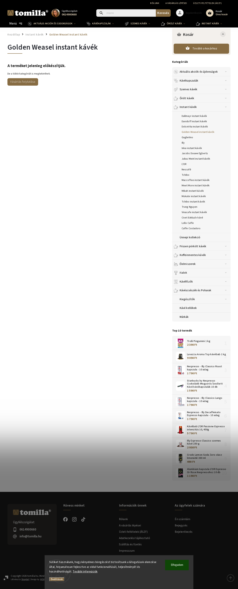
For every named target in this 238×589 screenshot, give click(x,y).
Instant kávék (188, 107)
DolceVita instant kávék (195, 127)
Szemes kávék (188, 89)
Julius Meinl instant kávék (196, 159)
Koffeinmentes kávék (193, 255)
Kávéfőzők (186, 282)
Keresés (163, 12)
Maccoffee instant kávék (196, 180)
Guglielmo (187, 137)
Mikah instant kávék (193, 191)
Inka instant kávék (192, 148)
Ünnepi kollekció (190, 237)
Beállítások (57, 579)
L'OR (184, 164)
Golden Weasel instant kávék (198, 132)
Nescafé (186, 169)
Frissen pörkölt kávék (193, 246)
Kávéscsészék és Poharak (195, 290)
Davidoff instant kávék (194, 121)
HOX (42, 579)
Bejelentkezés (183, 532)
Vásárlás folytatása (22, 82)
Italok (183, 273)
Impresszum (127, 551)
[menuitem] (54, 23)
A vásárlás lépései (176, 3)
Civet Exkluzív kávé (192, 218)
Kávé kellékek (188, 308)
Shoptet (25, 579)
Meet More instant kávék (196, 185)
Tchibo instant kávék (193, 202)
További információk (85, 572)
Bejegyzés (181, 525)
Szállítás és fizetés (130, 544)
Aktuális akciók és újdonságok (199, 72)
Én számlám (182, 519)
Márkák (184, 317)
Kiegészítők (187, 299)
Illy (183, 143)
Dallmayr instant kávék (194, 116)
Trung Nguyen (189, 207)
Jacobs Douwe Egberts (195, 153)
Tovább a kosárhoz (204, 48)
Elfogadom (177, 565)
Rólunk (154, 3)
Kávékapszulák (189, 81)
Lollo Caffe (188, 223)
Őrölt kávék (187, 98)
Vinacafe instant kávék (194, 212)
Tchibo (185, 175)
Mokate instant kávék (194, 196)
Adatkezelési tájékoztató (134, 538)
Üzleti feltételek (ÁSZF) (207, 3)
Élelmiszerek (188, 264)
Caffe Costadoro (191, 228)
